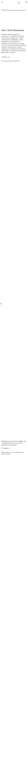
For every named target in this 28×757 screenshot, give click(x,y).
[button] (22, 2)
